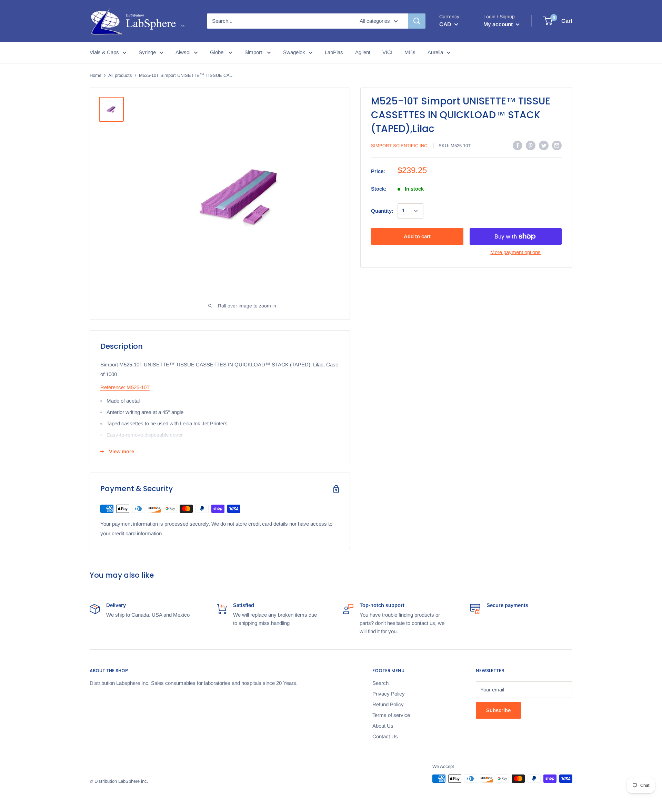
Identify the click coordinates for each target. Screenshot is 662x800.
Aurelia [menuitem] (435, 52)
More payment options (515, 252)
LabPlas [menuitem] (334, 52)
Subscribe (498, 710)
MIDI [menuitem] (409, 52)
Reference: (112, 387)
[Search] (416, 21)
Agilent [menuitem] (362, 52)
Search (380, 683)
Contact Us (385, 736)
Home (95, 75)
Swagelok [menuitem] (294, 52)
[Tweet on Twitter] (544, 145)
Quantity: (382, 211)
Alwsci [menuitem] (182, 52)
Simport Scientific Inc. (400, 145)
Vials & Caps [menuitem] (104, 52)
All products (120, 75)
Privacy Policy (388, 694)
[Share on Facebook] (517, 145)
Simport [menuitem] (253, 52)
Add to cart (417, 236)
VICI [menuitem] (387, 52)
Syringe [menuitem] (147, 52)
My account (498, 24)
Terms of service (391, 715)
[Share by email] (557, 145)
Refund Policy (388, 704)
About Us (382, 726)
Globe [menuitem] (217, 52)
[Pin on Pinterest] (530, 145)
